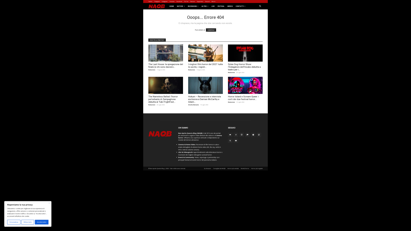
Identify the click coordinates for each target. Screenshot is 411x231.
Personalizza (13, 222)
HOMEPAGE (211, 30)
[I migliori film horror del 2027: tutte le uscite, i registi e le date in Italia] (205, 53)
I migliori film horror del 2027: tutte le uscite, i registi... (205, 65)
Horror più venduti (233, 168)
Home (171, 6)
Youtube (172, 1)
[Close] (49, 203)
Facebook (179, 1)
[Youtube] (236, 141)
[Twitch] (259, 135)
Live (213, 6)
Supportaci (200, 1)
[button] (260, 6)
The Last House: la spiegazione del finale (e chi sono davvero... (165, 65)
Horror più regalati (257, 168)
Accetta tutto (41, 222)
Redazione (151, 70)
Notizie (180, 6)
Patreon (192, 1)
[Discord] (230, 135)
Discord (207, 1)
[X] (230, 141)
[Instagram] (242, 135)
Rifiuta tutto (28, 222)
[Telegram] (253, 135)
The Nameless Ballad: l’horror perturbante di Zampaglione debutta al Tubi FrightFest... (163, 99)
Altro (204, 6)
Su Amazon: (207, 168)
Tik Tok (186, 1)
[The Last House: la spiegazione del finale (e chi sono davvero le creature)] (165, 53)
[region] (27, 214)
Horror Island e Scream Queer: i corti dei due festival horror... (243, 98)
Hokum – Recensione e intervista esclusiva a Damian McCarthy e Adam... (204, 99)
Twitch (150, 1)
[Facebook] (236, 135)
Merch (213, 1)
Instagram (165, 1)
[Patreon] (247, 135)
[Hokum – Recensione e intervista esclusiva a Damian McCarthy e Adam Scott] (205, 85)
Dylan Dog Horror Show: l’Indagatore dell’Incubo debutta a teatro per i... (244, 67)
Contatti (240, 6)
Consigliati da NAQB (219, 168)
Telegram (157, 1)
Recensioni (192, 6)
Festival (221, 6)
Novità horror (245, 168)
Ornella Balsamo (193, 105)
